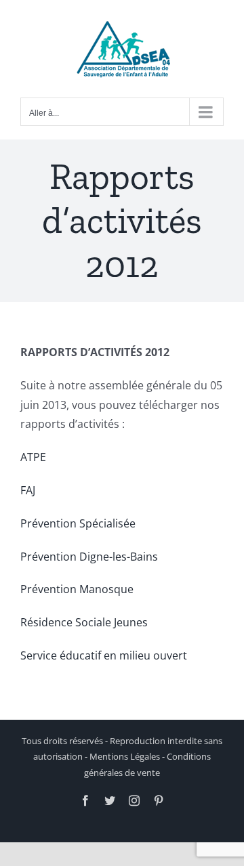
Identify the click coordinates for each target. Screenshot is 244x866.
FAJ (27, 490)
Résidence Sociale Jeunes (84, 622)
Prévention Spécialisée (78, 523)
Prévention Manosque (77, 589)
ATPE (33, 457)
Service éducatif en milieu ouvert (103, 655)
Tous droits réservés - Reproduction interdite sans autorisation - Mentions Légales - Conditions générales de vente (122, 757)
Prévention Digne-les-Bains (89, 556)
